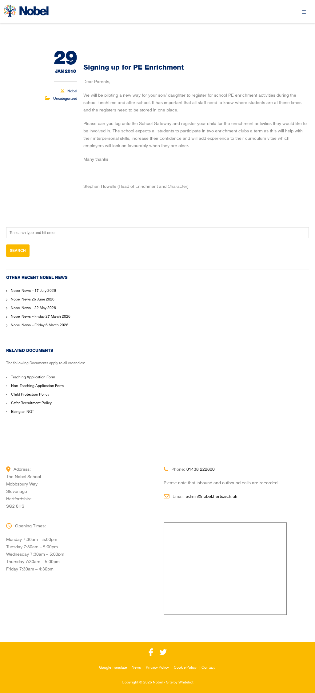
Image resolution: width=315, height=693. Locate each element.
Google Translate (113, 668)
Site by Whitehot (179, 682)
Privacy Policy (157, 668)
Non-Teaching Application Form (37, 386)
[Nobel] (26, 11)
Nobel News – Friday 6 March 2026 (39, 325)
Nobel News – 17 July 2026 (33, 291)
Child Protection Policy (30, 395)
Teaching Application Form (33, 377)
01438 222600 (200, 469)
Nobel (158, 682)
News (136, 668)
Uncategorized (65, 99)
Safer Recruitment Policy (31, 403)
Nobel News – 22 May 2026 (33, 308)
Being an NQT (22, 412)
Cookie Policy (185, 668)
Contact (208, 668)
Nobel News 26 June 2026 (32, 299)
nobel (72, 91)
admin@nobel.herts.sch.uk (211, 496)
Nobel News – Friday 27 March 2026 (40, 317)
